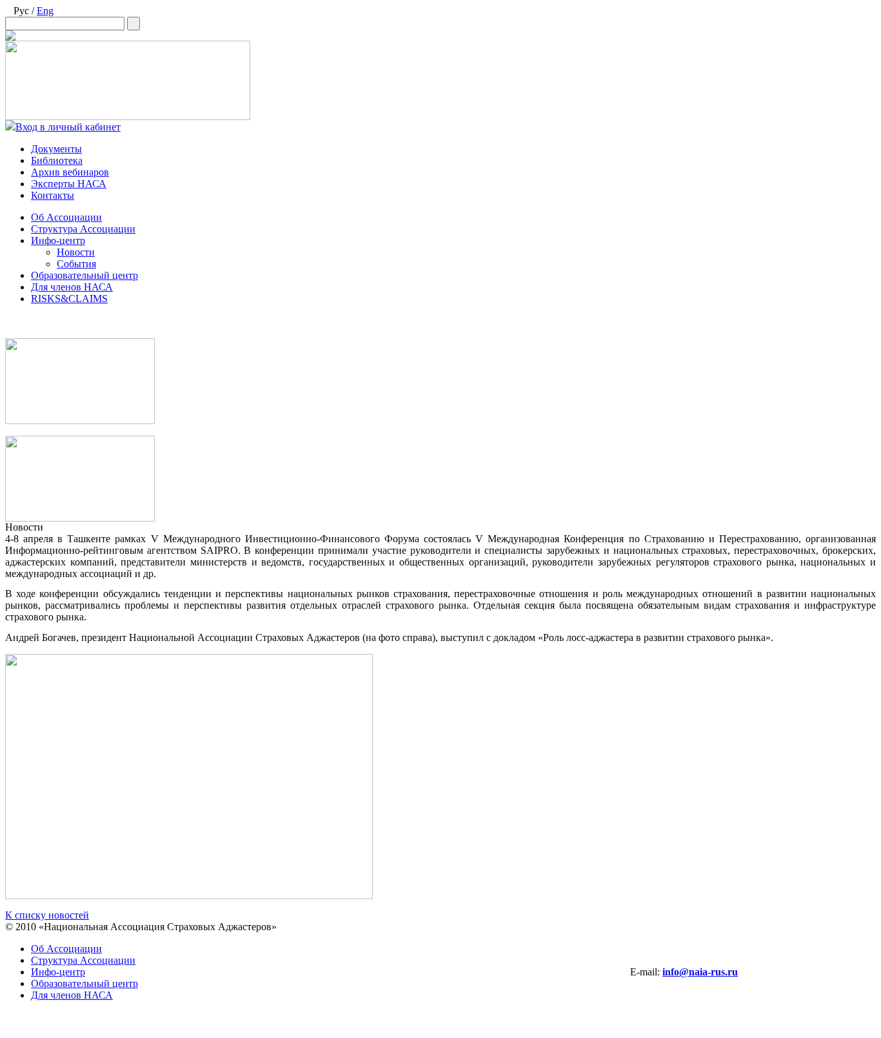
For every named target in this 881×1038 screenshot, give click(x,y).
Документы (56, 148)
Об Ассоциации (66, 217)
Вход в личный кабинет (68, 126)
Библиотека (57, 160)
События (76, 263)
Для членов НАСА (72, 286)
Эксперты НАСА (68, 183)
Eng (45, 10)
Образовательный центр (84, 275)
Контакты (52, 195)
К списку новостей (47, 915)
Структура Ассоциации (83, 228)
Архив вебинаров (70, 172)
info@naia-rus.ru (700, 971)
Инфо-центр (58, 240)
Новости (76, 252)
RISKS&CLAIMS (69, 298)
